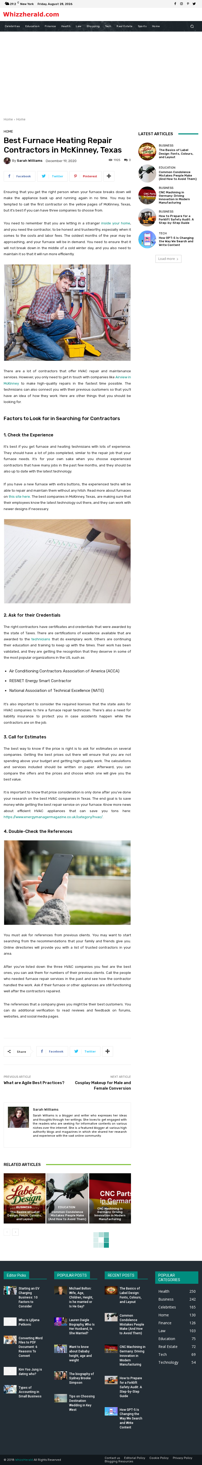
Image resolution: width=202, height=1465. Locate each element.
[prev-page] (7, 1232)
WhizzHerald (24, 1460)
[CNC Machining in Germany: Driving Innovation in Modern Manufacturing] (110, 1198)
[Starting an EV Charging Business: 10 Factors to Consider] (10, 1290)
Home (8, 119)
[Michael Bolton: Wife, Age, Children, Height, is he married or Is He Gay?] (60, 1290)
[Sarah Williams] (8, 160)
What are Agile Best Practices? (34, 1082)
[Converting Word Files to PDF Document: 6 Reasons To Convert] (10, 1340)
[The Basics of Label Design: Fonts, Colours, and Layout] (25, 1198)
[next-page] (15, 1232)
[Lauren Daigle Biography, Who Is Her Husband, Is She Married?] (60, 1321)
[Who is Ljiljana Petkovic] (10, 1321)
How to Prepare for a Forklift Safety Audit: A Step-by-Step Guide (176, 219)
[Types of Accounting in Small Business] (10, 1389)
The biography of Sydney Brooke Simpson (81, 1378)
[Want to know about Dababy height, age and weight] (60, 1349)
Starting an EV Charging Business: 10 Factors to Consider (29, 1297)
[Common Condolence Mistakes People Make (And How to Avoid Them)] (67, 1198)
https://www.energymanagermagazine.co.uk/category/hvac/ (53, 817)
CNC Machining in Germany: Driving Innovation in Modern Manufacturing (109, 1214)
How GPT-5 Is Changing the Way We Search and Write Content (176, 241)
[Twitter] (194, 4)
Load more (166, 258)
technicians (40, 639)
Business (24, 1207)
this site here (19, 497)
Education (66, 1207)
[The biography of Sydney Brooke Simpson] (60, 1375)
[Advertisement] (101, 71)
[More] (108, 176)
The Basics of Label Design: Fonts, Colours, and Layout (24, 1215)
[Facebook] (175, 4)
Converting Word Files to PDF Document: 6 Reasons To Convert (31, 1347)
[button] (192, 26)
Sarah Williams (29, 160)
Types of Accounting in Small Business (30, 1392)
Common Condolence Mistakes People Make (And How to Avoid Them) (67, 1215)
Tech (163, 233)
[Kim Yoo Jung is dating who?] (10, 1371)
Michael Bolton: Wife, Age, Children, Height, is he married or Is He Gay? (81, 1297)
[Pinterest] (188, 4)
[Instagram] (181, 4)
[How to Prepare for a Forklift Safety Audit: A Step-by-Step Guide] (147, 217)
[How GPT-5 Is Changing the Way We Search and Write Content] (147, 239)
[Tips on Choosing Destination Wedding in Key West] (60, 1398)
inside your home (115, 223)
